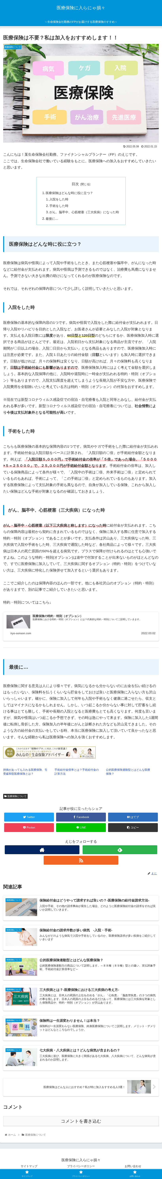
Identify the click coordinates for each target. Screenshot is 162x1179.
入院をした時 (58, 199)
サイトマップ (29, 1166)
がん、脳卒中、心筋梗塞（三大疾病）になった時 (84, 212)
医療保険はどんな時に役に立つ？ (69, 193)
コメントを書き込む (81, 1121)
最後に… (52, 218)
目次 (75, 184)
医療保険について (17, 796)
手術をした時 (58, 206)
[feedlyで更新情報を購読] (120, 849)
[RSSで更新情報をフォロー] (81, 860)
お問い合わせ (133, 1166)
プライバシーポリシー (81, 1166)
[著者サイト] (42, 849)
